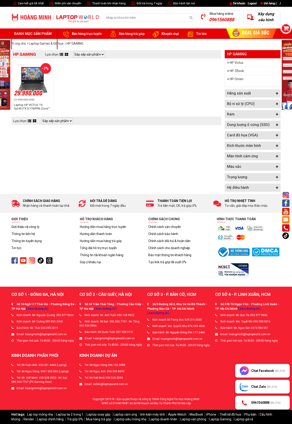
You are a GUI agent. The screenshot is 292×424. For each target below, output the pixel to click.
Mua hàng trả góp (98, 419)
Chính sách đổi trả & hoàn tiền (169, 241)
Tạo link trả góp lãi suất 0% (167, 262)
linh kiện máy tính (152, 414)
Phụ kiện (250, 414)
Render (28, 419)
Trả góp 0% (75, 419)
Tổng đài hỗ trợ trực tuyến (98, 248)
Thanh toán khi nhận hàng (108, 3)
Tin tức (201, 34)
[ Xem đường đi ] (37, 308)
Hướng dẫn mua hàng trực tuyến (103, 227)
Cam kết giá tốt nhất (30, 3)
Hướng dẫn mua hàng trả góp (101, 241)
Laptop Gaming (220, 419)
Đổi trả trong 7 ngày (149, 3)
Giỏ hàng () (272, 3)
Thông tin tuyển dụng (26, 241)
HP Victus (236, 62)
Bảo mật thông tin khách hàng (169, 255)
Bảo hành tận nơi (183, 3)
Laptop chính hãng (50, 419)
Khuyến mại (170, 34)
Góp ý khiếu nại (90, 262)
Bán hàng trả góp (131, 34)
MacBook (196, 414)
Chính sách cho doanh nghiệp (169, 248)
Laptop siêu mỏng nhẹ (130, 419)
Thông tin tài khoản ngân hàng (101, 255)
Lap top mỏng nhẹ (40, 414)
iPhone (211, 414)
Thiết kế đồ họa (230, 414)
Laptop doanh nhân (163, 419)
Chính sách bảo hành (163, 234)
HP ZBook (237, 71)
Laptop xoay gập (98, 414)
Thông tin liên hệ (23, 234)
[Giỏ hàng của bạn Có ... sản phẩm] (286, 28)
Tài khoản (238, 3)
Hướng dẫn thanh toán (96, 234)
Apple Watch (177, 414)
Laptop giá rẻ (244, 419)
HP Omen (236, 79)
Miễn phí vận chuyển (67, 3)
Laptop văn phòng (193, 419)
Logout (252, 3)
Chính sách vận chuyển (164, 227)
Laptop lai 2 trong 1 (69, 414)
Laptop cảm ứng (125, 414)
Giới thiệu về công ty (25, 227)
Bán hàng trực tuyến (86, 34)
